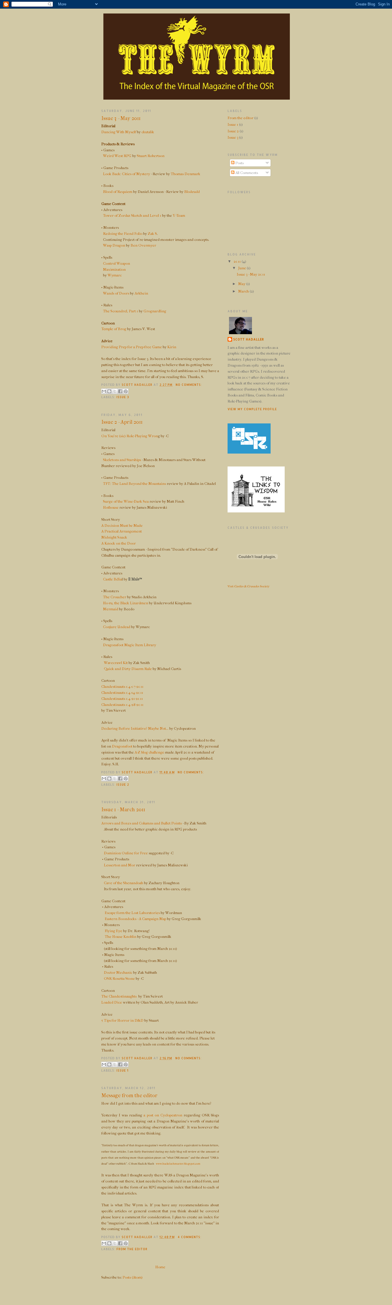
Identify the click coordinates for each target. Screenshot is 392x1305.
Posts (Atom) (133, 1277)
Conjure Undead (116, 627)
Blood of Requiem (117, 191)
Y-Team (179, 215)
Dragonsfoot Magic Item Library (129, 645)
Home (160, 1267)
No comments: (189, 384)
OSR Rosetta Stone (119, 978)
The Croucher (114, 597)
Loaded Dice (111, 1002)
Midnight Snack (114, 537)
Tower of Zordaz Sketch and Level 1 (132, 215)
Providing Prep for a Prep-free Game (131, 347)
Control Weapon (116, 263)
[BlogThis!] (109, 391)
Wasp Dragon (114, 245)
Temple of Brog (113, 329)
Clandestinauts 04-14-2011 (122, 692)
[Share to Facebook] (120, 391)
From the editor (132, 1249)
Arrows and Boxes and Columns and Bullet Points (141, 823)
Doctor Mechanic (118, 972)
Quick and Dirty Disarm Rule (127, 669)
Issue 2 (123, 784)
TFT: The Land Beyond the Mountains (134, 483)
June (242, 268)
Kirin (171, 347)
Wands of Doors (116, 293)
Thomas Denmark (185, 174)
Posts (239, 163)
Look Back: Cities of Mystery (126, 174)
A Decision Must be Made (122, 525)
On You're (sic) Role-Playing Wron (129, 436)
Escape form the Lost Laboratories (132, 913)
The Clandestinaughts (119, 996)
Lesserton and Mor (119, 865)
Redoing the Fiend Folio (122, 233)
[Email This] (104, 391)
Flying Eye (113, 931)
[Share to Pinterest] (126, 391)
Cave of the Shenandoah (123, 883)
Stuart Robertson (150, 156)
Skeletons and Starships (122, 460)
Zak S (152, 233)
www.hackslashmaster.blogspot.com (178, 1163)
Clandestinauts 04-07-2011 (122, 686)
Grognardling (154, 311)
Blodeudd (192, 191)
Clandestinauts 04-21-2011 (122, 698)
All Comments (246, 173)
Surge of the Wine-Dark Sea (126, 501)
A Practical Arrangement (121, 531)
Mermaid (110, 609)
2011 (238, 261)
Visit (248, 586)
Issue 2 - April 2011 (122, 422)
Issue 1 (123, 1070)
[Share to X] (115, 391)
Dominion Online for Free (126, 853)
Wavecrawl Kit (116, 663)
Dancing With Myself (118, 132)
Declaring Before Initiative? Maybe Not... (134, 728)
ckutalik (147, 132)
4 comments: (189, 1237)
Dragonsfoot (122, 746)
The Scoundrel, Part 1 (120, 311)
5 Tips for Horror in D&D (122, 1020)
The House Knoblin (120, 936)
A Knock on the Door (118, 543)
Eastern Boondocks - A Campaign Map (135, 919)
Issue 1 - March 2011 (123, 809)
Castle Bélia (112, 579)
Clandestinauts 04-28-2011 (122, 704)
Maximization (114, 269)
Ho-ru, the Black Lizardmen (125, 603)
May (242, 284)
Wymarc (115, 275)
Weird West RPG (117, 156)
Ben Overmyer (143, 245)
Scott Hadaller (248, 339)
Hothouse (111, 507)
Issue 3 (123, 397)
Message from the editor (129, 1095)
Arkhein (141, 293)
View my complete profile (252, 409)
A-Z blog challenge (149, 752)
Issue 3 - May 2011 (121, 118)
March (244, 291)
